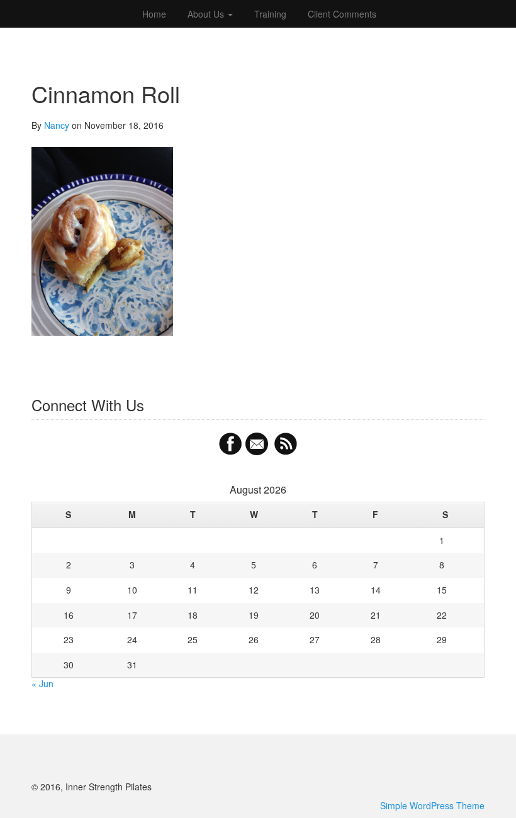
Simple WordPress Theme (432, 805)
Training (270, 14)
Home (153, 14)
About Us (207, 14)
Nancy (56, 125)
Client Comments (342, 14)
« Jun (42, 683)
